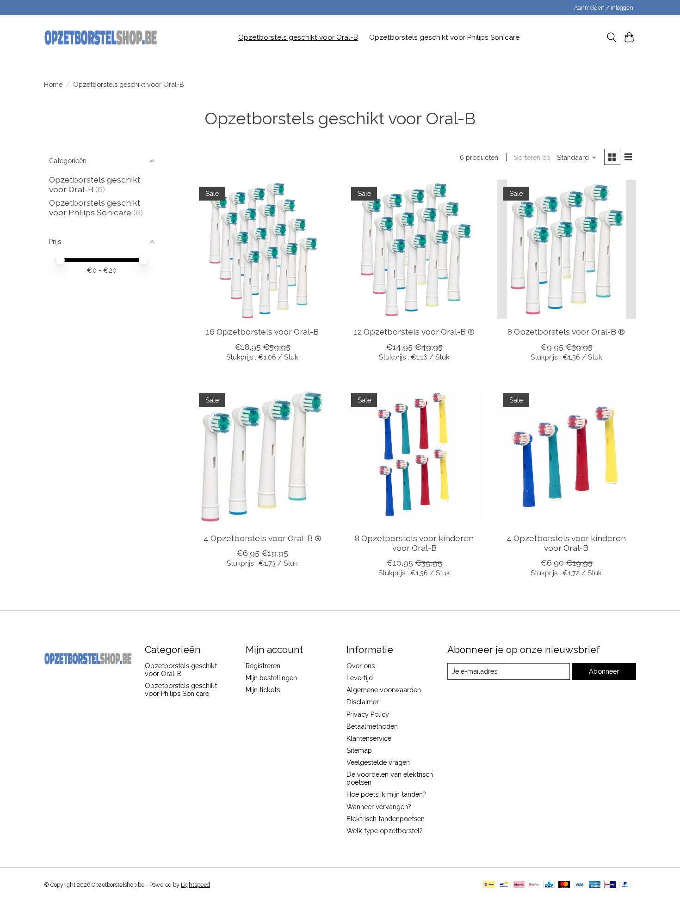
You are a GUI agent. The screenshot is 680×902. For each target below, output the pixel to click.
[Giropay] (610, 885)
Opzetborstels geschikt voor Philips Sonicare (444, 37)
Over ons (360, 666)
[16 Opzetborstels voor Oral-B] (262, 249)
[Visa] (580, 885)
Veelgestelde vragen (378, 762)
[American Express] (595, 885)
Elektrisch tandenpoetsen (385, 819)
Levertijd (359, 678)
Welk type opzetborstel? (384, 831)
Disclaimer (362, 702)
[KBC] (549, 885)
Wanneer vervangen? (378, 807)
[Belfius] (533, 885)
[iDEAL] (489, 885)
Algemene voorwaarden (383, 690)
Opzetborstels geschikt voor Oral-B (298, 37)
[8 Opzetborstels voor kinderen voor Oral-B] (414, 456)
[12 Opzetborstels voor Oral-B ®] (414, 249)
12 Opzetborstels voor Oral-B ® (414, 331)
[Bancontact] (504, 885)
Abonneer (604, 671)
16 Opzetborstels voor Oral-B (262, 331)
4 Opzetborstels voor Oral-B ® (262, 538)
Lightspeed (195, 885)
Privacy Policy (367, 714)
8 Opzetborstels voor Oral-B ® (566, 331)
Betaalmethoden (372, 726)
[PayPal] (625, 885)
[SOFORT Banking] (519, 885)
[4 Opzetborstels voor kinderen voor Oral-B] (566, 456)
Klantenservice (368, 738)
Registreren (263, 666)
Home (53, 84)
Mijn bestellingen (271, 678)
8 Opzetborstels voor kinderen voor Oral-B (414, 543)
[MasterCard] (564, 885)
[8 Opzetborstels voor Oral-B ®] (566, 249)
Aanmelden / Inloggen (603, 8)
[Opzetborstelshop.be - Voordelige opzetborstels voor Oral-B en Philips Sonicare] (100, 37)
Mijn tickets (263, 690)
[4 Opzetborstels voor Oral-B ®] (262, 456)
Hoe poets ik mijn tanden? (386, 794)
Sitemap (359, 750)
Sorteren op (532, 157)
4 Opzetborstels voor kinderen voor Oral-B (566, 543)
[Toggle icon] (611, 37)
